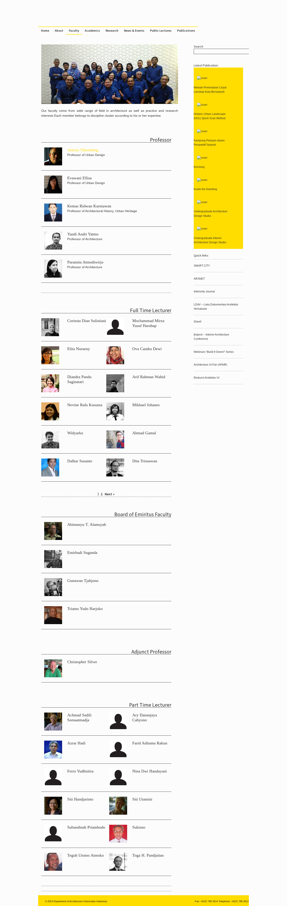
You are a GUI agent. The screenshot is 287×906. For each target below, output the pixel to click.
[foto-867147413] (53, 220)
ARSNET (199, 278)
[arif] (115, 391)
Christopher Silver (82, 662)
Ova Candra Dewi (147, 349)
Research (112, 31)
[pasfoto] (53, 192)
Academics (92, 31)
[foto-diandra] (50, 391)
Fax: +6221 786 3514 (206, 901)
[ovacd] (115, 363)
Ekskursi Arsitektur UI (206, 377)
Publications (186, 31)
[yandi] (53, 248)
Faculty (74, 31)
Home (45, 31)
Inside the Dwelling (205, 189)
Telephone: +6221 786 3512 (234, 901)
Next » (110, 494)
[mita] (53, 276)
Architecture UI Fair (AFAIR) (210, 364)
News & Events (134, 31)
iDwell (197, 321)
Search (198, 46)
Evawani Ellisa (79, 178)
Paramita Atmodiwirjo (85, 262)
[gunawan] (53, 595)
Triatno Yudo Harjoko (85, 608)
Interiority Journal (204, 291)
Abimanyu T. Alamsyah (86, 524)
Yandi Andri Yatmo (82, 234)
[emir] (53, 567)
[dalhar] (50, 475)
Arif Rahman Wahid (148, 377)
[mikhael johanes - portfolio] (115, 419)
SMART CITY (202, 265)
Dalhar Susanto (79, 461)
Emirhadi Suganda (82, 552)
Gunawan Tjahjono (82, 580)
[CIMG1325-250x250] (53, 676)
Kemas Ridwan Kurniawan (89, 206)
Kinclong (199, 167)
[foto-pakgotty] (53, 623)
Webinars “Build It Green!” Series (214, 352)
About (59, 31)
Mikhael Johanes (146, 405)
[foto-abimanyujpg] (53, 539)
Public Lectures (161, 31)
